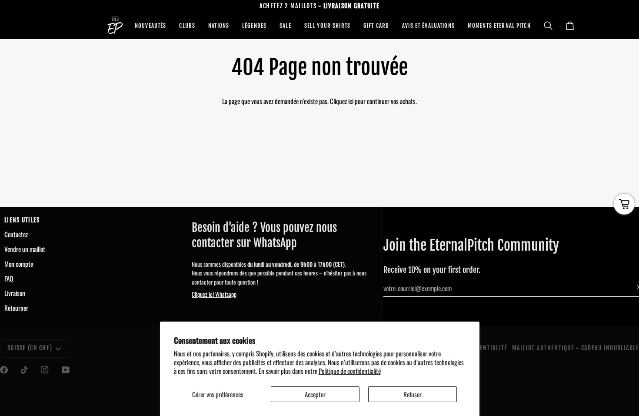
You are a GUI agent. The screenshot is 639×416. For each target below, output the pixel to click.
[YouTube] (66, 370)
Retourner (16, 307)
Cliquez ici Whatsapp (214, 294)
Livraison (14, 293)
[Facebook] (4, 370)
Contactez (16, 234)
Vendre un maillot (24, 249)
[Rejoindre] (632, 287)
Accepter (315, 394)
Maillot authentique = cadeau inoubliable (575, 348)
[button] (150, 26)
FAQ (8, 278)
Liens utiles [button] (22, 220)
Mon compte (18, 263)
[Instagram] (45, 370)
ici (350, 101)
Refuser (412, 394)
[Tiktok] (24, 370)
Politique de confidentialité (350, 371)
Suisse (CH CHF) (29, 348)
